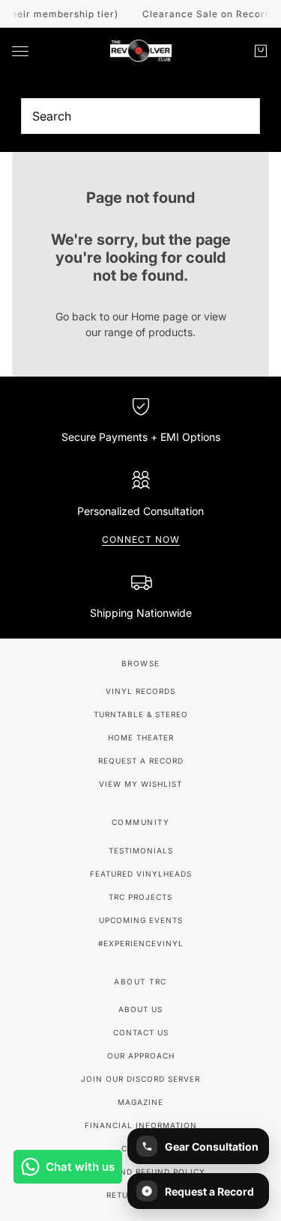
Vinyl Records (140, 690)
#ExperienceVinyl (141, 943)
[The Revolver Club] (141, 51)
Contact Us (141, 1032)
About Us (140, 1009)
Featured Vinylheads (141, 873)
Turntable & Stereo (141, 714)
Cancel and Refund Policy (140, 1171)
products (170, 332)
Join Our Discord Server (140, 1078)
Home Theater (141, 737)
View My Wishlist (140, 783)
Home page (159, 316)
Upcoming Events (141, 920)
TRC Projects (140, 896)
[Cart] (261, 51)
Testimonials (141, 850)
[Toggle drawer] (20, 51)
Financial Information (141, 1125)
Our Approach (141, 1055)
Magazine (140, 1101)
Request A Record (141, 760)
